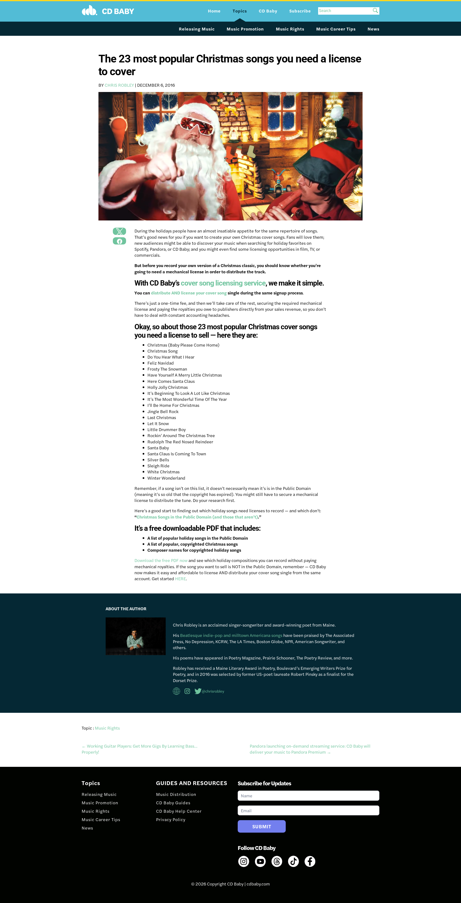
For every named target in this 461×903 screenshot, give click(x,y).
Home (214, 11)
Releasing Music (197, 29)
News (373, 29)
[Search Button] (375, 11)
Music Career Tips (336, 29)
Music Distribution (176, 794)
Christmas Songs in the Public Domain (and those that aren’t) (197, 517)
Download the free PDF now (161, 560)
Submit (261, 826)
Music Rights (290, 29)
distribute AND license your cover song (189, 293)
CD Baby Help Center (179, 811)
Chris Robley (119, 85)
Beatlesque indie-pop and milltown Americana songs (231, 635)
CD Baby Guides (173, 802)
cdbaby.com (258, 884)
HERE (180, 578)
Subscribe (300, 11)
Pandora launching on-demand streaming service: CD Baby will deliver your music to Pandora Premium (310, 749)
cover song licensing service (223, 283)
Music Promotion (245, 29)
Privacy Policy (170, 819)
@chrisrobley (213, 691)
